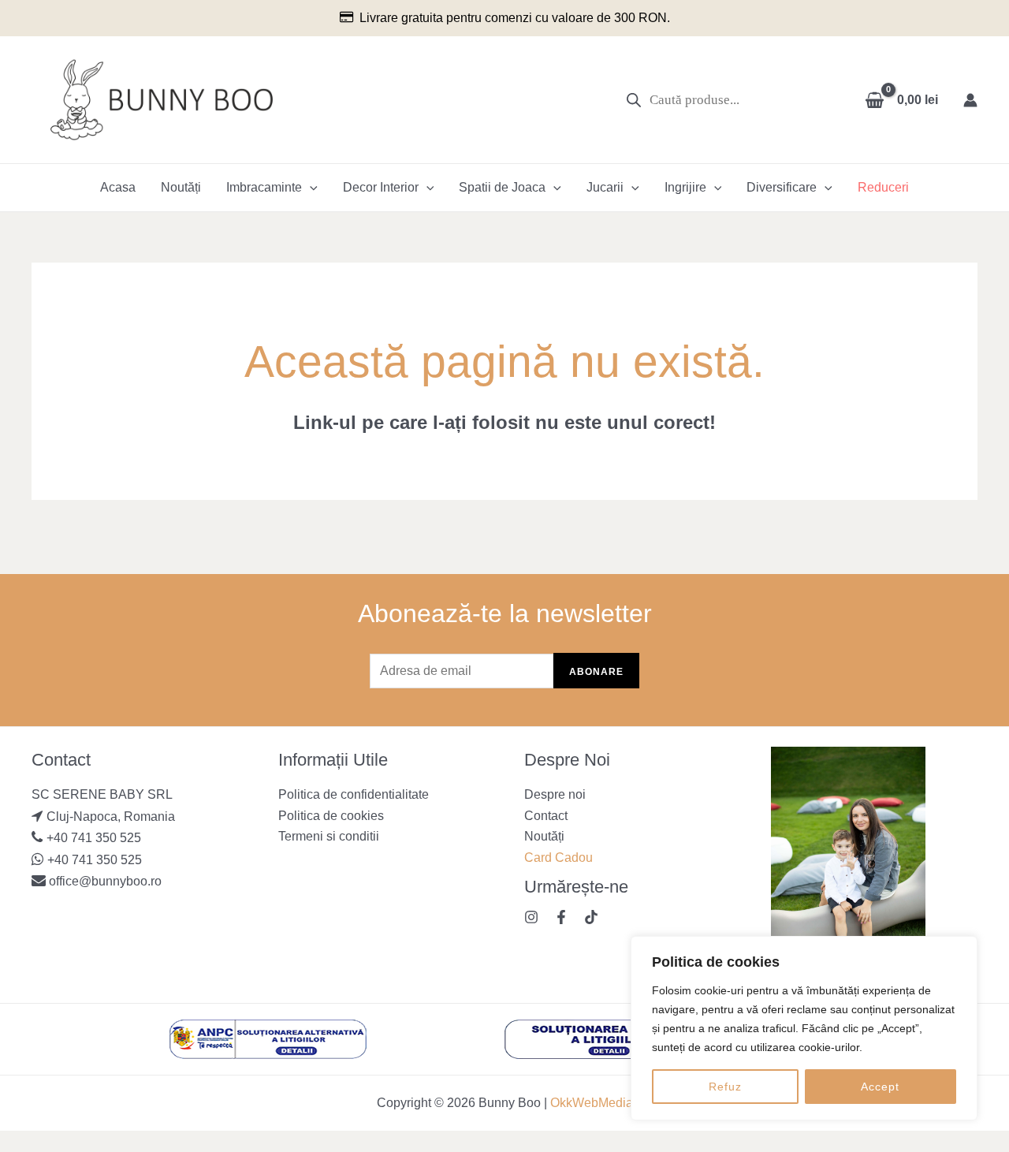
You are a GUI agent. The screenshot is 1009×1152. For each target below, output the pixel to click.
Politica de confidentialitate (353, 794)
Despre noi (555, 794)
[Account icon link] (970, 100)
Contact (546, 815)
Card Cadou (558, 857)
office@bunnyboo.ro (104, 881)
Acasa (118, 187)
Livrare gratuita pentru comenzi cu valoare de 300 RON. (514, 17)
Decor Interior (381, 187)
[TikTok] (591, 917)
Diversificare (782, 187)
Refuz (725, 1086)
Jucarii (605, 187)
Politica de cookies (331, 815)
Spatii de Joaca (502, 187)
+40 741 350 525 (94, 837)
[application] (310, 187)
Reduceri (883, 187)
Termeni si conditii (328, 836)
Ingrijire (685, 187)
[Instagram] (531, 917)
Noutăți (181, 187)
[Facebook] (561, 917)
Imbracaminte (264, 187)
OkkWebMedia (591, 1102)
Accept (880, 1086)
